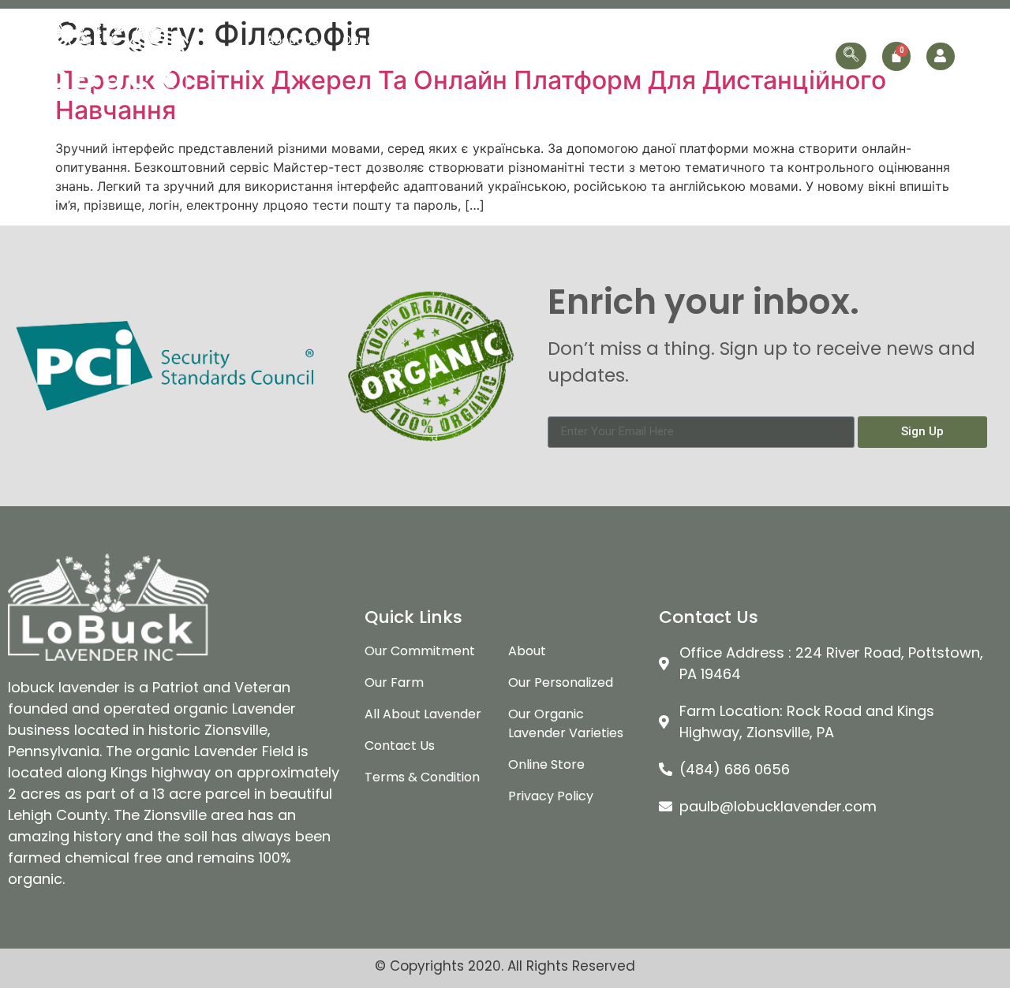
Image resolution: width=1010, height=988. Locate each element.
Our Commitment (391, 39)
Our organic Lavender (526, 39)
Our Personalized (679, 39)
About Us (292, 39)
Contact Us (791, 71)
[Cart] (896, 56)
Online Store (788, 39)
